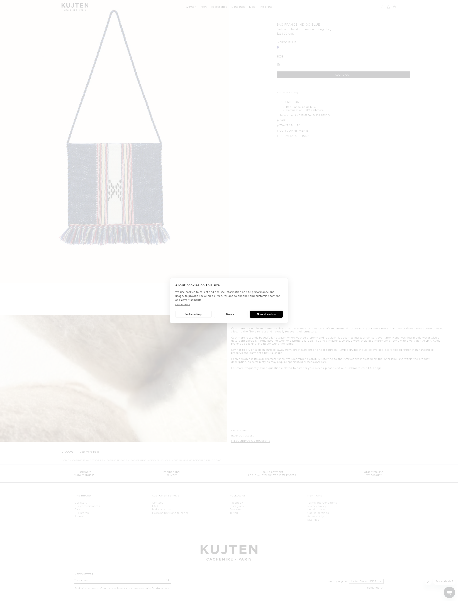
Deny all (230, 314)
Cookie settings (193, 314)
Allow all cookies (266, 314)
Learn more (182, 304)
